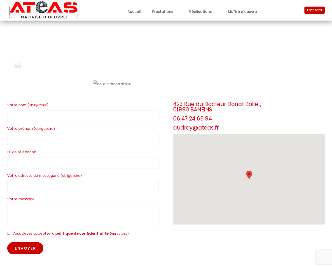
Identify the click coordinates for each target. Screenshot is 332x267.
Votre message (21, 199)
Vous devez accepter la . (70, 233)
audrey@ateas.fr (196, 127)
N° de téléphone (21, 152)
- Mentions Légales (308, 89)
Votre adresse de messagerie (44, 175)
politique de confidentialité (82, 233)
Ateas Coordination (291, 85)
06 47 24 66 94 (192, 118)
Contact (315, 10)
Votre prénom (31, 128)
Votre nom (28, 105)
